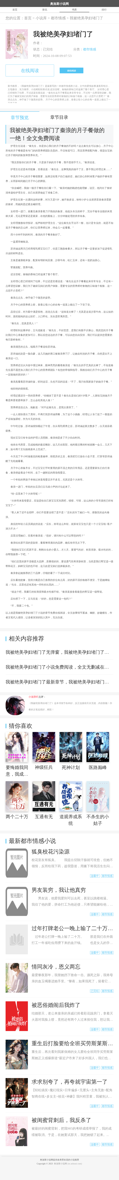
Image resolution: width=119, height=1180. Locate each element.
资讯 (44, 9)
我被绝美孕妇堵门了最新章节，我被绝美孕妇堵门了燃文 (62, 681)
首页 (14, 9)
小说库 (41, 18)
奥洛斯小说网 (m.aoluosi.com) (68, 1164)
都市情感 (58, 18)
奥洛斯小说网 (59, 3)
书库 (74, 9)
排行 (104, 9)
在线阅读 (30, 70)
